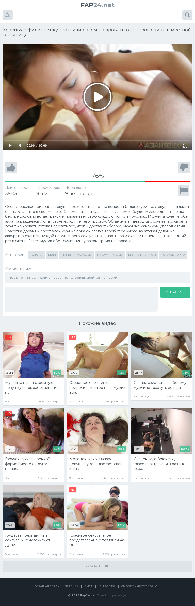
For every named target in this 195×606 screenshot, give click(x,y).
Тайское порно (173, 254)
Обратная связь (47, 586)
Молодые (84, 254)
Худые (118, 254)
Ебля (52, 254)
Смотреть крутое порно (139, 586)
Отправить (175, 292)
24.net (98, 5)
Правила (71, 586)
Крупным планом (142, 254)
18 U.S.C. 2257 (107, 586)
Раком (102, 254)
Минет (66, 254)
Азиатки (37, 254)
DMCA (88, 586)
